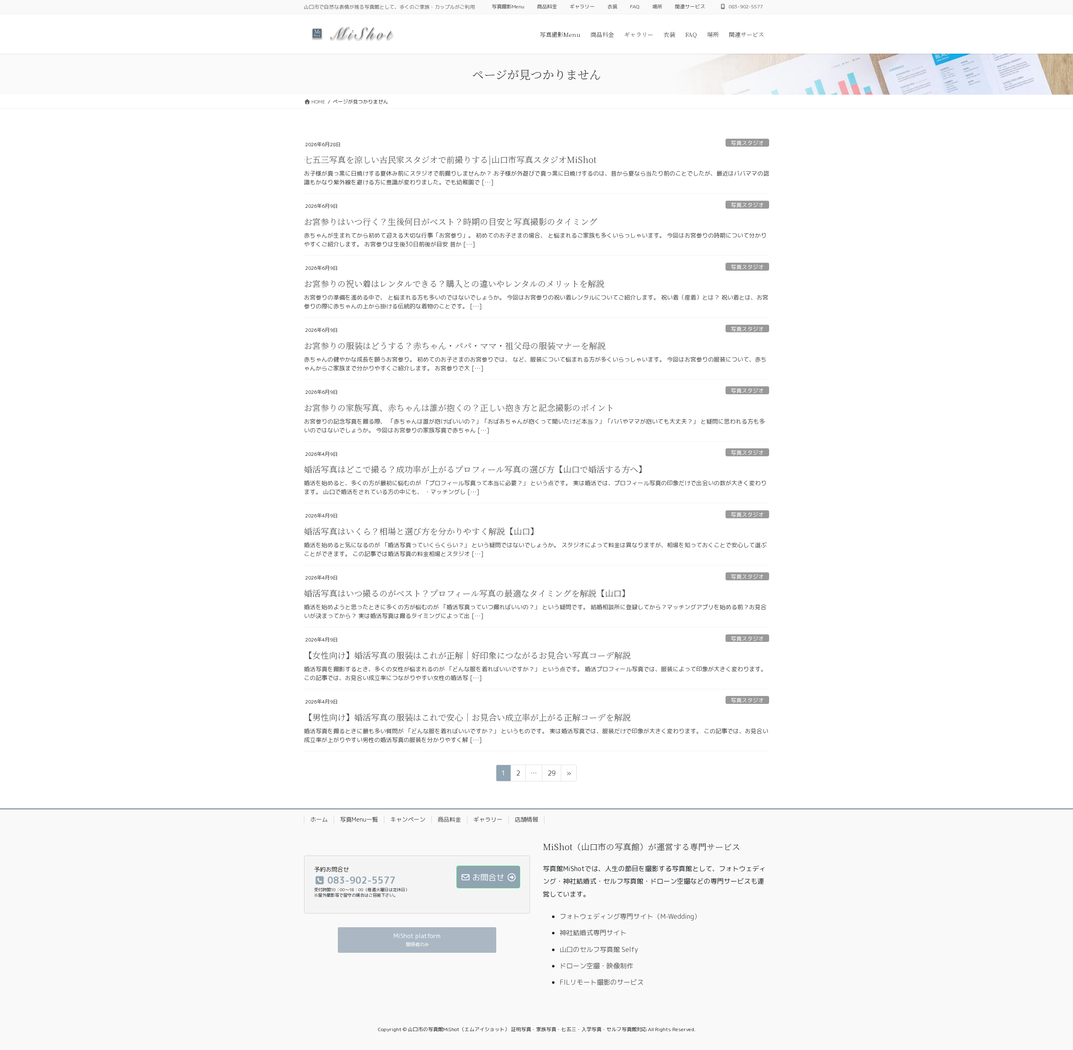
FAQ (635, 6)
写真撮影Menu (508, 6)
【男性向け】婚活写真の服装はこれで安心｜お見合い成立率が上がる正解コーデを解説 (467, 717)
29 (551, 774)
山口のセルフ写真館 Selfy (599, 949)
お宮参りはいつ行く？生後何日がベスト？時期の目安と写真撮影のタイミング (450, 221)
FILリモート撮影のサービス (602, 982)
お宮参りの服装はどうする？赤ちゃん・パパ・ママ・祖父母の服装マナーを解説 (455, 345)
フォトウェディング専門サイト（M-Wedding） (630, 916)
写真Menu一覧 (359, 819)
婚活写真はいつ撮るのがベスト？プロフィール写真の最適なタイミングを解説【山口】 (467, 593)
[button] (417, 940)
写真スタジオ (747, 143)
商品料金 (547, 6)
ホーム (319, 819)
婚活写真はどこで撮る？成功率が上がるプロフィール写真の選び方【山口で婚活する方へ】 (475, 469)
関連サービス (690, 6)
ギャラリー (582, 6)
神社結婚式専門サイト (593, 932)
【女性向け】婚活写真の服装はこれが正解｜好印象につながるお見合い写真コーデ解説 (467, 655)
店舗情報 (526, 819)
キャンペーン (407, 819)
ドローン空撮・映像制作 (596, 965)
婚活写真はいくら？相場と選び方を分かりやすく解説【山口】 (421, 531)
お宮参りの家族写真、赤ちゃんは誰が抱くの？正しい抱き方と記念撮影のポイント (459, 407)
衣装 (612, 6)
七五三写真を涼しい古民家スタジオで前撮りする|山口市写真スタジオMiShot (450, 159)
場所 (657, 6)
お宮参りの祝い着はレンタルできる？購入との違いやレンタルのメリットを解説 (454, 283)
